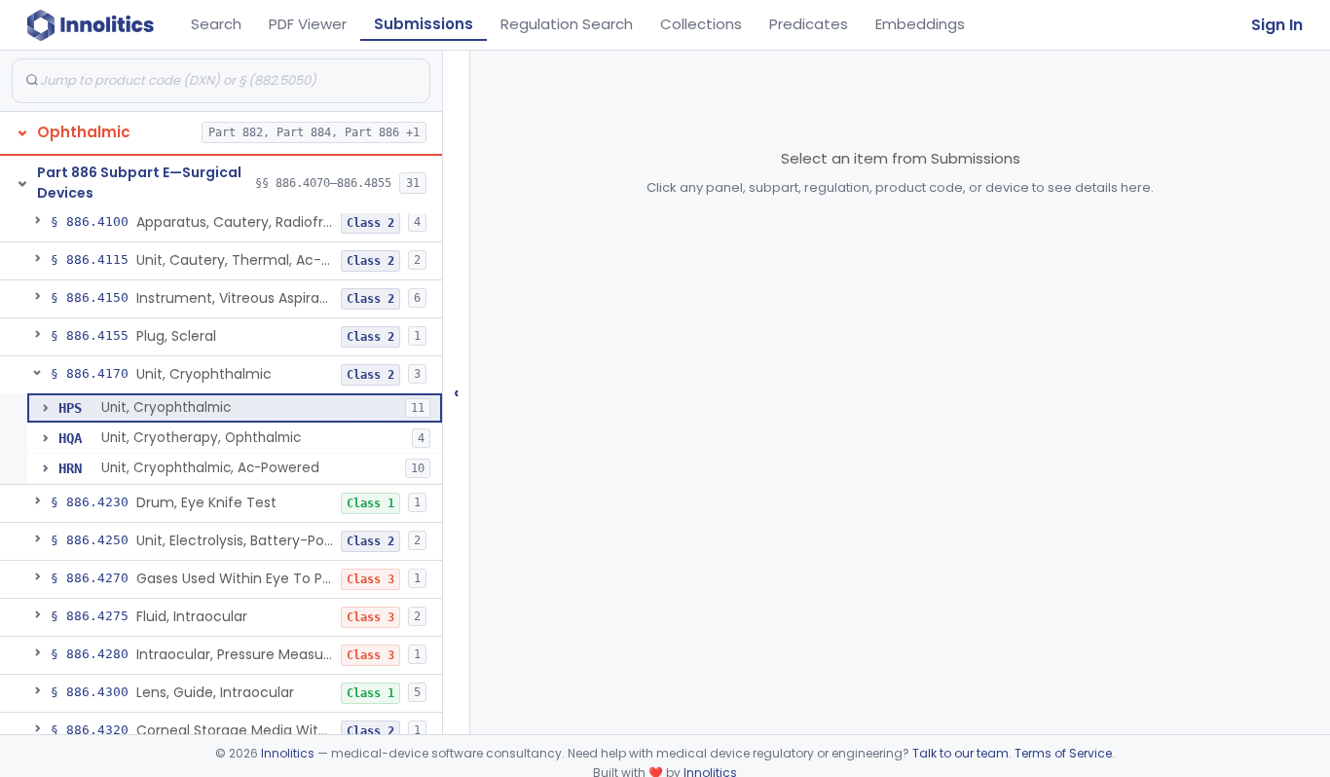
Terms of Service (1063, 753)
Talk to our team (960, 753)
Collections (701, 24)
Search (216, 24)
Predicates (808, 24)
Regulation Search (566, 24)
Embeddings (920, 24)
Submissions (423, 24)
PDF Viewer (308, 24)
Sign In (1277, 25)
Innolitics (287, 753)
